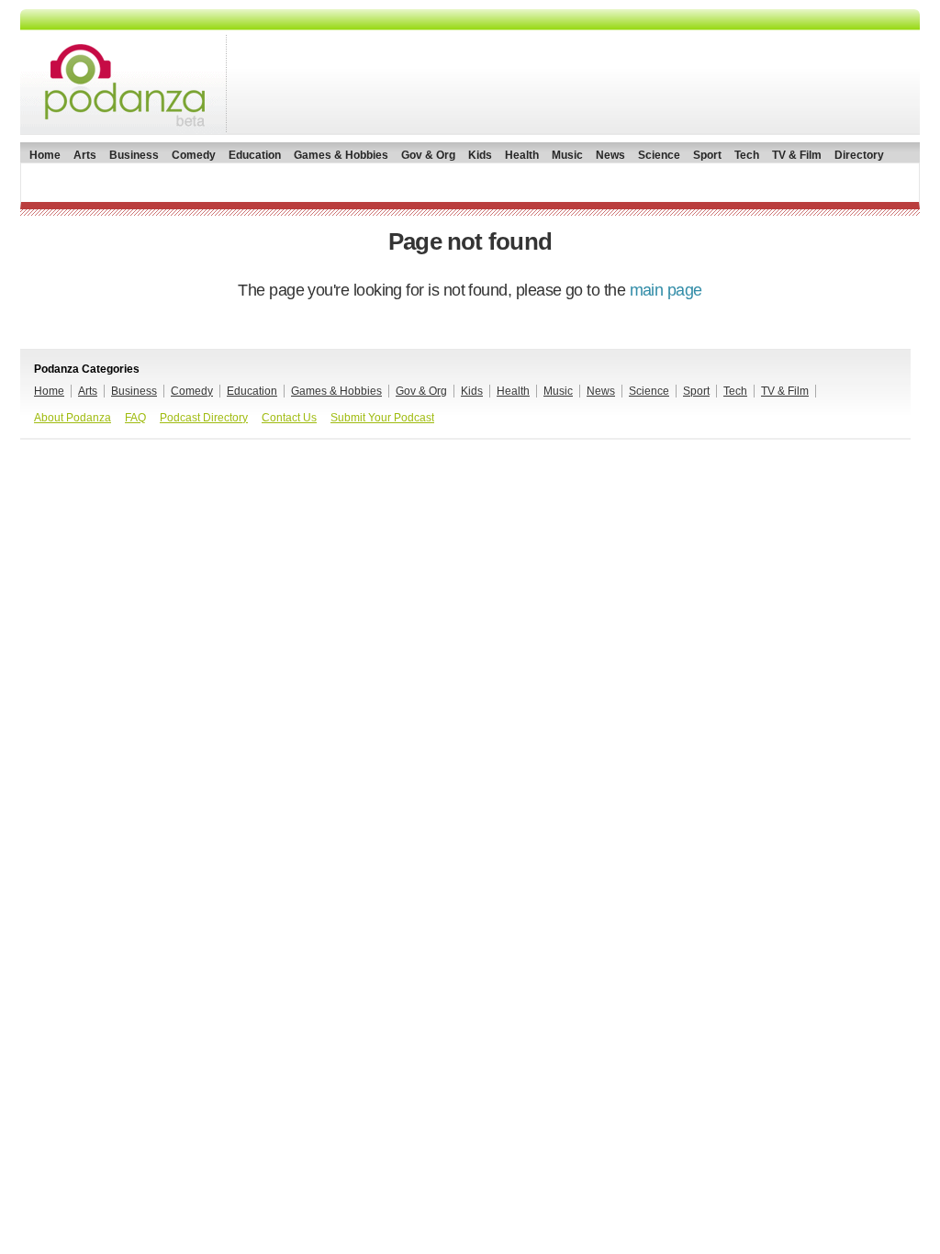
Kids (480, 155)
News (610, 155)
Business (134, 155)
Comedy (194, 155)
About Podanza (72, 417)
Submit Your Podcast (382, 417)
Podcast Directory (204, 417)
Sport (707, 155)
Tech (746, 155)
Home (45, 155)
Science (659, 155)
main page (666, 290)
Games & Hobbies (341, 155)
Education (255, 155)
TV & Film (797, 155)
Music (567, 155)
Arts (84, 155)
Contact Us (289, 417)
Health (522, 155)
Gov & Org (428, 155)
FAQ (135, 417)
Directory (859, 155)
